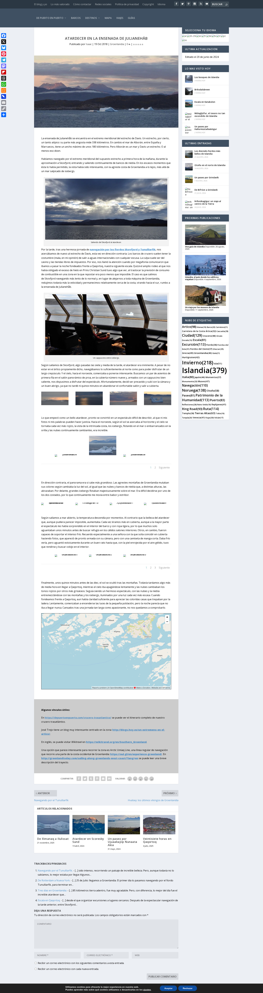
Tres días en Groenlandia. (52, 890)
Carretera (222, 327)
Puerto (217, 400)
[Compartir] (4, 115)
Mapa (108, 18)
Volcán (218, 417)
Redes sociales (103, 4)
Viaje (209, 417)
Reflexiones (189, 404)
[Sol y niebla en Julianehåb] (123, 502)
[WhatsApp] (4, 84)
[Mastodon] (4, 66)
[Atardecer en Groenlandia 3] (137, 554)
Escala (199, 340)
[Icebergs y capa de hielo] (157, 404)
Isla (218, 363)
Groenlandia (117, 44)
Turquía (187, 417)
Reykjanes (219, 404)
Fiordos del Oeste (201, 348)
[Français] (204, 35)
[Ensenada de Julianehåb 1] (68, 454)
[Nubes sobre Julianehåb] (157, 502)
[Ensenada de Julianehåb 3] (137, 454)
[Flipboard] (4, 72)
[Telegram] (4, 60)
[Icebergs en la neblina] (89, 502)
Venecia (199, 417)
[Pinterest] (4, 54)
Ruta (211, 408)
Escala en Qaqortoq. (49, 900)
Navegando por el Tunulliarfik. (55, 870)
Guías (131, 18)
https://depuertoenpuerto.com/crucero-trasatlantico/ (78, 717)
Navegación (195, 385)
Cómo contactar (82, 4)
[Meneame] (4, 90)
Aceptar (168, 988)
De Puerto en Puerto (49, 18)
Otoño (213, 390)
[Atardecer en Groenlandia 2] (102, 554)
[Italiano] (218, 35)
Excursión (194, 344)
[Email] (4, 102)
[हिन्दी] (214, 35)
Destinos (91, 18)
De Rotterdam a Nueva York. (54, 880)
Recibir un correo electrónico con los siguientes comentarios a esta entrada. (81, 963)
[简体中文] (191, 35)
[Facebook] (4, 36)
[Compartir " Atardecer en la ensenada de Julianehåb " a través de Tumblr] (91, 779)
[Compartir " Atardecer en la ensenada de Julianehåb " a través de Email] (103, 779)
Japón (200, 377)
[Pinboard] (4, 96)
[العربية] (184, 35)
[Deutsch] (209, 35)
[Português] (223, 35)
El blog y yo (40, 4)
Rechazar (187, 988)
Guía (216, 353)
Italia (188, 377)
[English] (199, 35)
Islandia (204, 370)
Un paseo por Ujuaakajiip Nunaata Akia (122, 842)
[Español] (184, 39)
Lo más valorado (60, 4)
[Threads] (4, 78)
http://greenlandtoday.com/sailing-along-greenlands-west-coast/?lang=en (89, 758)
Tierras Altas (205, 413)
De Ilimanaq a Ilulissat (53, 839)
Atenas (201, 327)
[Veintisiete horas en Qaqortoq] (159, 824)
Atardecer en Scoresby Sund (88, 840)
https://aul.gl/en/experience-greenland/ (136, 754)
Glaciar (218, 349)
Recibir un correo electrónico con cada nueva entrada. (68, 969)
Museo (204, 381)
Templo (188, 413)
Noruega (194, 390)
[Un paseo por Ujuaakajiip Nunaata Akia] (124, 824)
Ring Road (192, 409)
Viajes (119, 18)
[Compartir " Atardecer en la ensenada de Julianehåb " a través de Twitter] (85, 779)
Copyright (148, 4)
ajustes (147, 989)
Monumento (189, 381)
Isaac (89, 44)
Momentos (213, 377)
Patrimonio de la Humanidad (202, 397)
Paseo (188, 395)
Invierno (197, 362)
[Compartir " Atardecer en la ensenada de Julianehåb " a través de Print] (109, 779)
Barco (211, 327)
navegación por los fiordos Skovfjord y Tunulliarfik (123, 249)
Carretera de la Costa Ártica (199, 331)
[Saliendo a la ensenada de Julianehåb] (54, 502)
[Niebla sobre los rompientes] (123, 404)
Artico (189, 327)
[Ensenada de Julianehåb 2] (102, 454)
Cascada (222, 331)
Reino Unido (204, 404)
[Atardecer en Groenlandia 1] (68, 554)
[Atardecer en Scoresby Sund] (88, 824)
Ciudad (192, 335)
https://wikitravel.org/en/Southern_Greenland (116, 742)
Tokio (220, 413)
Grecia (187, 352)
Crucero (209, 335)
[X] (4, 42)
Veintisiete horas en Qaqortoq (157, 840)
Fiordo (211, 344)
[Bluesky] (4, 48)
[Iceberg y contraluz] (89, 404)
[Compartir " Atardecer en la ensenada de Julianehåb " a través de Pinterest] (97, 779)
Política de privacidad (127, 4)
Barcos (76, 18)
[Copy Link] (4, 109)
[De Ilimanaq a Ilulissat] (53, 824)
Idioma (161, 4)
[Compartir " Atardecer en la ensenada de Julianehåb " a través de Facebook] (79, 779)
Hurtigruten (191, 357)
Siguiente (164, 467)
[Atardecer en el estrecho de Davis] (54, 404)
